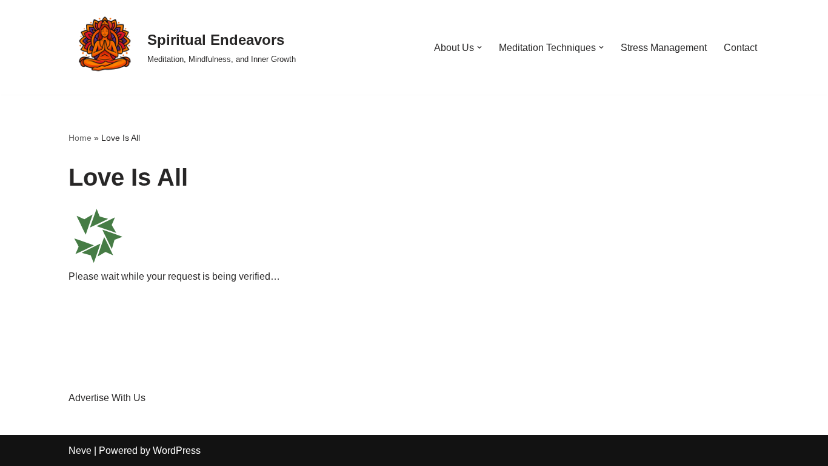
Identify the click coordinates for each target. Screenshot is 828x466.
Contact (740, 47)
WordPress (177, 450)
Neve (80, 450)
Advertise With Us (106, 398)
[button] (479, 47)
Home (80, 138)
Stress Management (664, 47)
